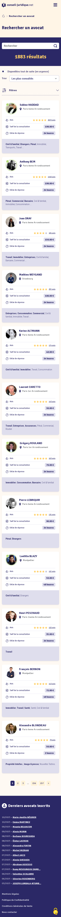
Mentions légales (10, 893)
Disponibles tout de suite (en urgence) (28, 71)
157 (42, 783)
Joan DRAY (25, 218)
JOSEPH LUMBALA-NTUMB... (27, 883)
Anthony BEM (27, 161)
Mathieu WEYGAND (30, 274)
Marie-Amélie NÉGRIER (24, 817)
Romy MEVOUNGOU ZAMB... (27, 869)
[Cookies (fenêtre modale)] (55, 911)
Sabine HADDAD (29, 104)
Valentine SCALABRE (23, 874)
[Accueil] (4, 16)
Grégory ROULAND (31, 443)
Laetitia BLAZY (28, 556)
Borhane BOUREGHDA (24, 836)
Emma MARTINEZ (21, 822)
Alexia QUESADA (21, 859)
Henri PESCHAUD (29, 613)
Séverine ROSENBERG (24, 878)
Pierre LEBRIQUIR (29, 500)
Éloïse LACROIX (20, 841)
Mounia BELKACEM (22, 826)
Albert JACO (19, 855)
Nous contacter (9, 912)
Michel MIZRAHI (21, 850)
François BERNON (29, 669)
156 (34, 783)
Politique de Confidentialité (15, 900)
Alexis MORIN (19, 831)
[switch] (4, 71)
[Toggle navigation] (55, 5)
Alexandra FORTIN (22, 845)
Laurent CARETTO (30, 387)
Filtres (13, 90)
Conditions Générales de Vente (17, 906)
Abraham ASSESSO (22, 864)
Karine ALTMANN (29, 330)
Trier (4, 78)
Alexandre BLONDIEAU (32, 725)
